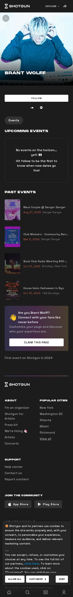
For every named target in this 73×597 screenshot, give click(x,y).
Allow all (14, 579)
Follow (36, 98)
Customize (36, 579)
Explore (51, 6)
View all (45, 439)
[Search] (27, 592)
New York (47, 408)
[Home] (17, 6)
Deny (62, 579)
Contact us (13, 473)
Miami (44, 426)
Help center (14, 467)
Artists (10, 437)
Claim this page (36, 342)
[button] (36, 98)
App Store (20, 504)
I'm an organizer (17, 408)
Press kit (11, 425)
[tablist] (36, 120)
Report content (17, 479)
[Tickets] (46, 592)
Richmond (47, 432)
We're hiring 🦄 (16, 431)
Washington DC (51, 414)
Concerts (12, 443)
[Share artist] (64, 6)
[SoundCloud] (31, 107)
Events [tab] (14, 120)
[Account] (64, 592)
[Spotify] (41, 107)
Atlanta (45, 420)
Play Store (51, 504)
